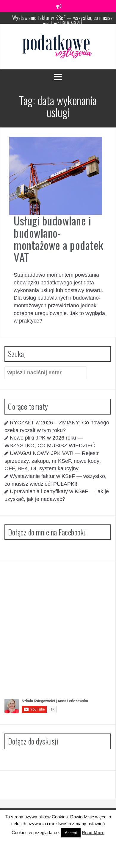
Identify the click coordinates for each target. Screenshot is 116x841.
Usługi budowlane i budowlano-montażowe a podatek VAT (59, 238)
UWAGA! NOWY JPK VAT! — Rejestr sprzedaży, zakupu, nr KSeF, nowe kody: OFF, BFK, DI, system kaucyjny (52, 460)
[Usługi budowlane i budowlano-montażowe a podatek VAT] (55, 175)
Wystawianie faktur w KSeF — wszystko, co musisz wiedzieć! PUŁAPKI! (62, 20)
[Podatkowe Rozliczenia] (58, 46)
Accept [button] (71, 833)
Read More (93, 832)
